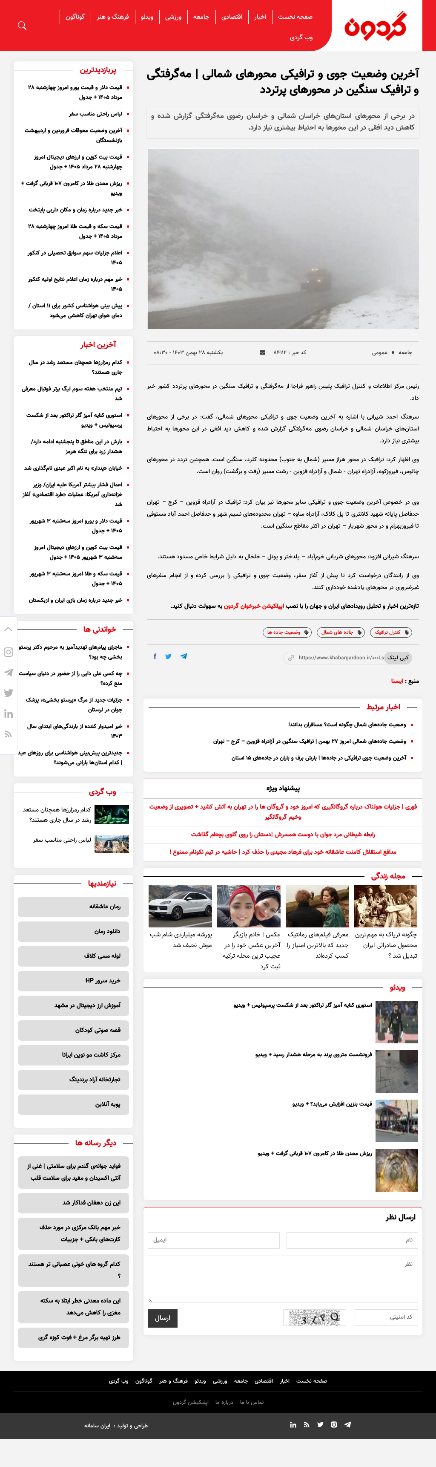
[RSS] (8, 735)
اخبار (260, 17)
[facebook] (155, 656)
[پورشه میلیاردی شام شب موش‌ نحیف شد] (180, 906)
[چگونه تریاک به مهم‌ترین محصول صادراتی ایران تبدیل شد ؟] (385, 906)
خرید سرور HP (103, 981)
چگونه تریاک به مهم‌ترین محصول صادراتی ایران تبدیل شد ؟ (386, 945)
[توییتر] (8, 694)
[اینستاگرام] (8, 653)
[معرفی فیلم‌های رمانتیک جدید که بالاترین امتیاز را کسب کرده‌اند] (317, 906)
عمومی (379, 353)
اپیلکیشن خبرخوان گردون (254, 606)
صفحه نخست (295, 17)
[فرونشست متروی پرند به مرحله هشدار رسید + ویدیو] (397, 1071)
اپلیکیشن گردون (191, 1402)
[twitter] (168, 656)
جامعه (201, 17)
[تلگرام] (8, 674)
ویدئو (147, 17)
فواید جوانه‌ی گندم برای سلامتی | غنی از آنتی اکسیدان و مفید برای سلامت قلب (73, 1172)
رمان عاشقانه (104, 907)
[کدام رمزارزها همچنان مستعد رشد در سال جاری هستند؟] (112, 814)
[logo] (376, 26)
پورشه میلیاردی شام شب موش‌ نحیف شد (181, 940)
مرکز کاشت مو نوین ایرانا (91, 1055)
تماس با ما (252, 1402)
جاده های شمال (337, 632)
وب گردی (301, 38)
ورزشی (173, 17)
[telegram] (183, 656)
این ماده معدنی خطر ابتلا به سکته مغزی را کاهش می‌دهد (80, 1307)
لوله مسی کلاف (102, 956)
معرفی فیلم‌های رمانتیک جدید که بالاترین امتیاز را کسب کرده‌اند (318, 945)
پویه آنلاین (107, 1104)
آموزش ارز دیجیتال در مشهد (87, 1006)
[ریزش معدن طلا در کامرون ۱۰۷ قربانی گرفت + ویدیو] (397, 1170)
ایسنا (397, 681)
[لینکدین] (8, 715)
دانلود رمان (107, 931)
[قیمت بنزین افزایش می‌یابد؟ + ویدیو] (397, 1121)
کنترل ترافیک (388, 632)
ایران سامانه (97, 1426)
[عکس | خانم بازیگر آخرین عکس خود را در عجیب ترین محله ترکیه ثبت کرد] (249, 906)
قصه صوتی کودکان (97, 1030)
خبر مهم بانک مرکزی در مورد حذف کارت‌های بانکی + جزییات (80, 1234)
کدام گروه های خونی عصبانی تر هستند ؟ (74, 1270)
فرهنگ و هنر (113, 17)
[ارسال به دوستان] (262, 352)
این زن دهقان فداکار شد (91, 1203)
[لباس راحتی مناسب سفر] (112, 844)
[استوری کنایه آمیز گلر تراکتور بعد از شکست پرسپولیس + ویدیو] (397, 1022)
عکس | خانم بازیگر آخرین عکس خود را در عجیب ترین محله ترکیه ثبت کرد (252, 951)
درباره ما (224, 1402)
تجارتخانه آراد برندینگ (94, 1080)
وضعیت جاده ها (283, 632)
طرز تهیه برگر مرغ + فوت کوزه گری (79, 1338)
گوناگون (75, 17)
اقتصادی (231, 17)
